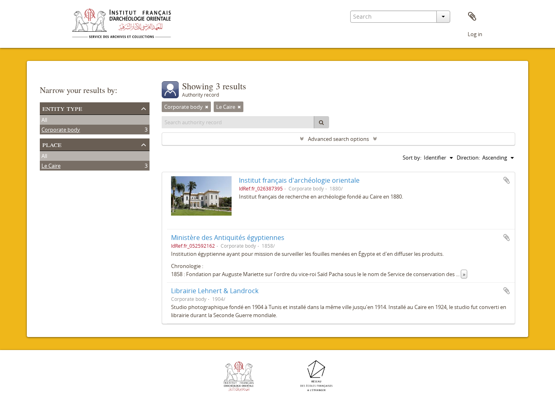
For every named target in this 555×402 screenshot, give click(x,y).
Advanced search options (338, 139)
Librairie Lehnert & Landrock (214, 290)
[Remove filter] (206, 107)
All (44, 119)
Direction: (468, 157)
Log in (475, 34)
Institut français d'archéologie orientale (299, 180)
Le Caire (51, 165)
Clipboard (472, 16)
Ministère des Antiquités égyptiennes (227, 237)
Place (51, 143)
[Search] (321, 122)
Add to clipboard (507, 180)
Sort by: (412, 157)
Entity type (62, 107)
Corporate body (60, 129)
